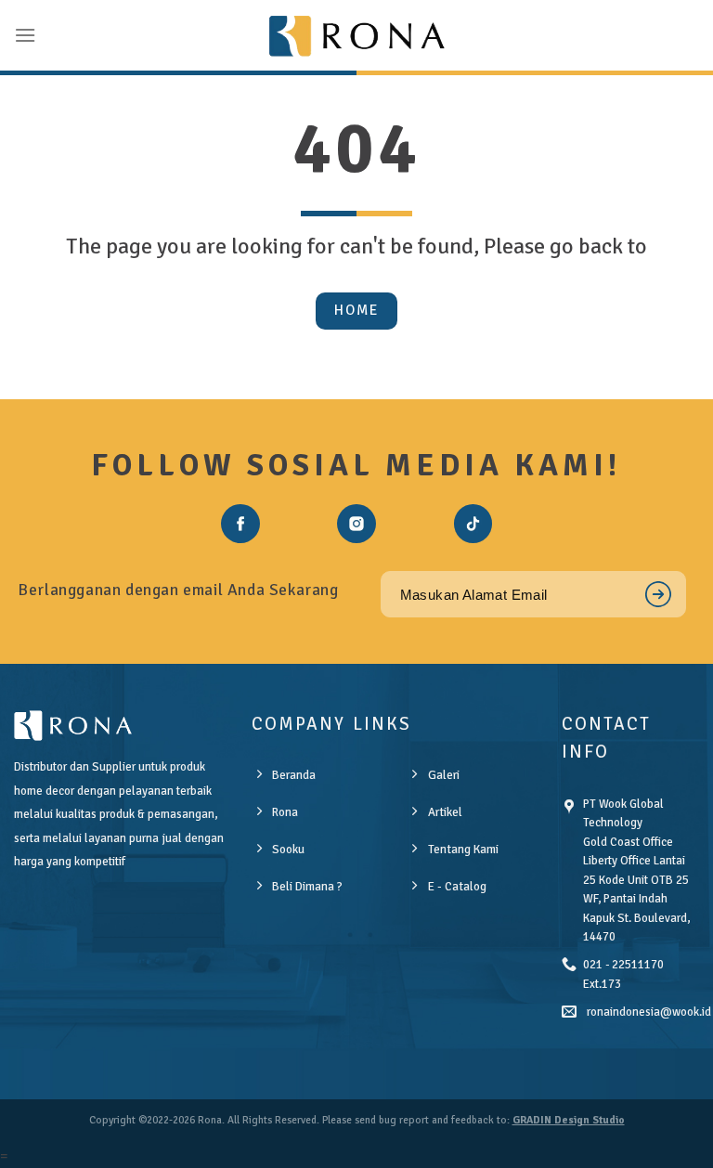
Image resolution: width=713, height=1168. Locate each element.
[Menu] (25, 35)
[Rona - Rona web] (356, 35)
